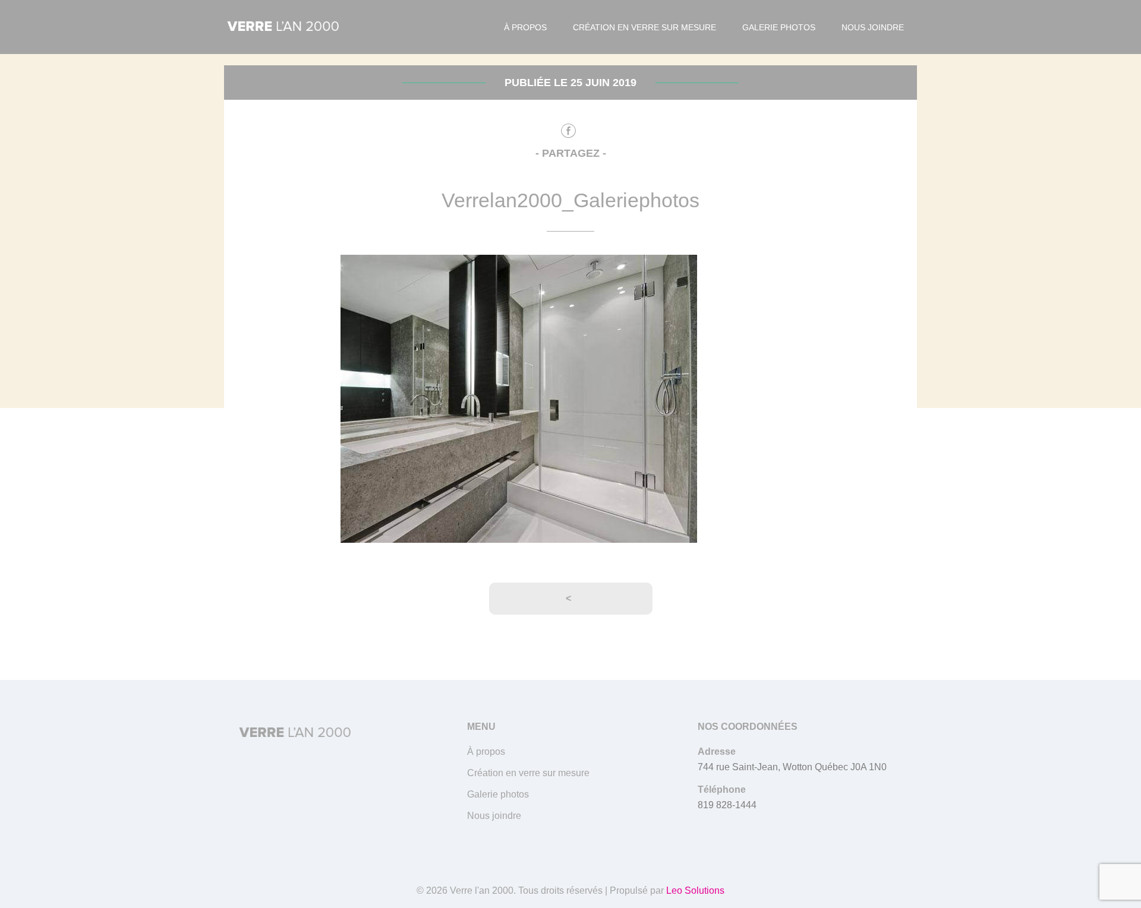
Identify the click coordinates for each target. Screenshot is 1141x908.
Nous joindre (872, 27)
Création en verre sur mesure (644, 27)
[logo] (283, 27)
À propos (525, 27)
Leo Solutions (695, 890)
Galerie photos (778, 27)
